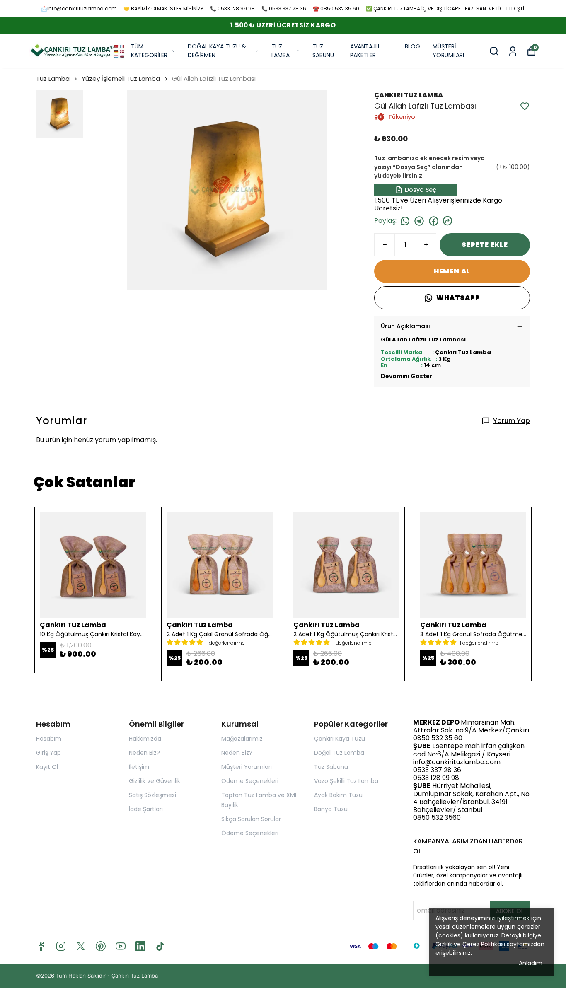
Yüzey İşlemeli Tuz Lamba (121, 78)
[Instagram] (61, 946)
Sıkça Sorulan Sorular (251, 819)
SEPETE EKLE (485, 244)
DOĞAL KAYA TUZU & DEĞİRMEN (217, 50)
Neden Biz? (144, 753)
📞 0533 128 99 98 (232, 8)
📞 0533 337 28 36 (283, 8)
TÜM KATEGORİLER (149, 50)
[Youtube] (121, 946)
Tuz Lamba (53, 78)
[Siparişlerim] (513, 51)
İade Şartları (146, 809)
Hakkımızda (145, 738)
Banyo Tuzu (331, 809)
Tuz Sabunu (331, 767)
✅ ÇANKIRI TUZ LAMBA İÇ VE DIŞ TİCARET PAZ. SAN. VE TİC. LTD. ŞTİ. (445, 8)
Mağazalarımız (242, 738)
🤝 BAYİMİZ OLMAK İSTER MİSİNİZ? (163, 8)
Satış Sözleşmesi (152, 795)
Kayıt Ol (47, 767)
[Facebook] (41, 946)
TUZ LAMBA (280, 50)
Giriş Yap (48, 753)
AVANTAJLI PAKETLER (364, 50)
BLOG (412, 46)
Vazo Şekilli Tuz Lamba (346, 781)
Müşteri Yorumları (246, 767)
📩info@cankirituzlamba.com (79, 8)
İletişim (139, 767)
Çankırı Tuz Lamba (134, 975)
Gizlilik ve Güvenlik (154, 781)
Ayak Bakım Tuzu (338, 795)
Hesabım (48, 738)
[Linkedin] (140, 946)
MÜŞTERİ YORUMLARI (448, 50)
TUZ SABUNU (323, 50)
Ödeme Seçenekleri (249, 781)
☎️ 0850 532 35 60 (336, 8)
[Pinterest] (101, 946)
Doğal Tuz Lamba (339, 753)
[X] (81, 946)
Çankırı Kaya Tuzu (339, 738)
